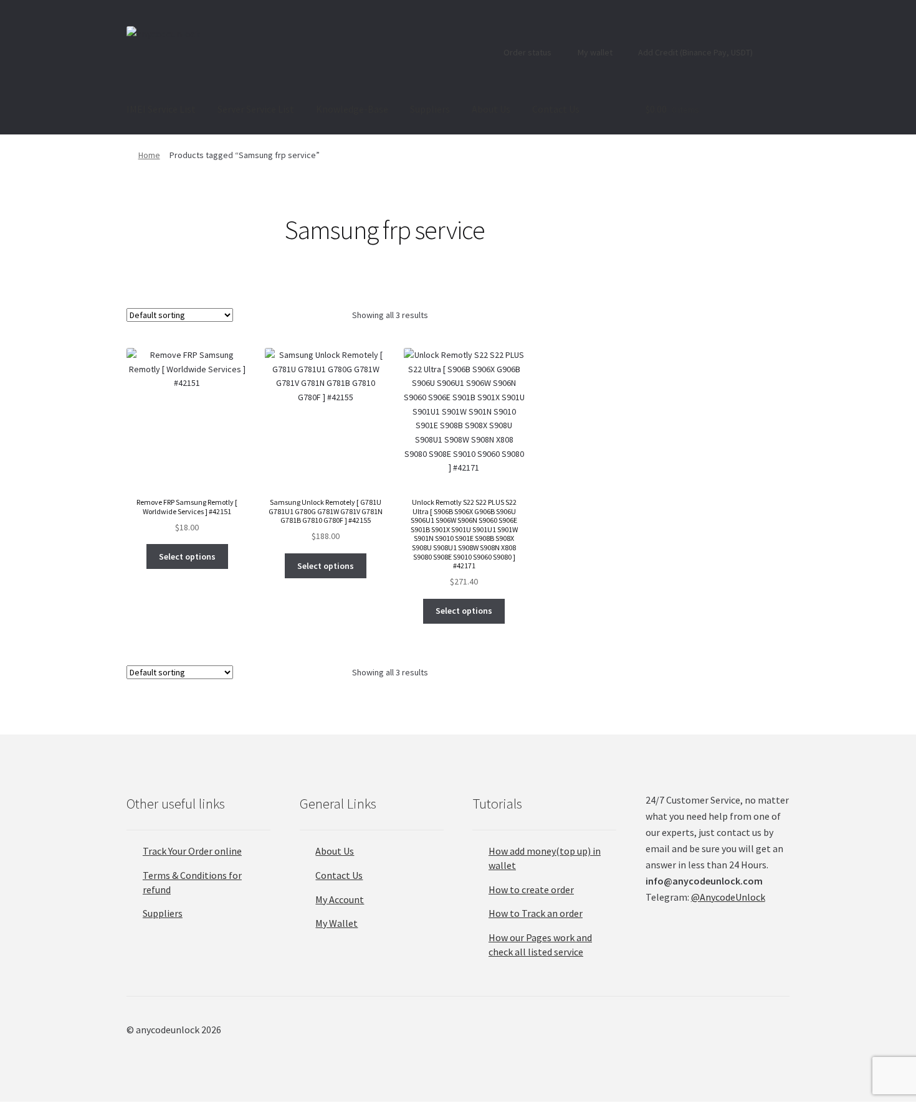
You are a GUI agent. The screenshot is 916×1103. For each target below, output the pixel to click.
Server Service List (255, 109)
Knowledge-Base (352, 109)
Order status (526, 52)
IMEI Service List (161, 109)
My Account (339, 899)
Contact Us (556, 109)
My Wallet (336, 923)
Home (149, 155)
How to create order (531, 889)
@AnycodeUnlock (728, 897)
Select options (187, 556)
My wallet (594, 52)
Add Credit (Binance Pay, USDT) (694, 52)
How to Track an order (536, 913)
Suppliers (430, 109)
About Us (491, 109)
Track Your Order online (192, 851)
